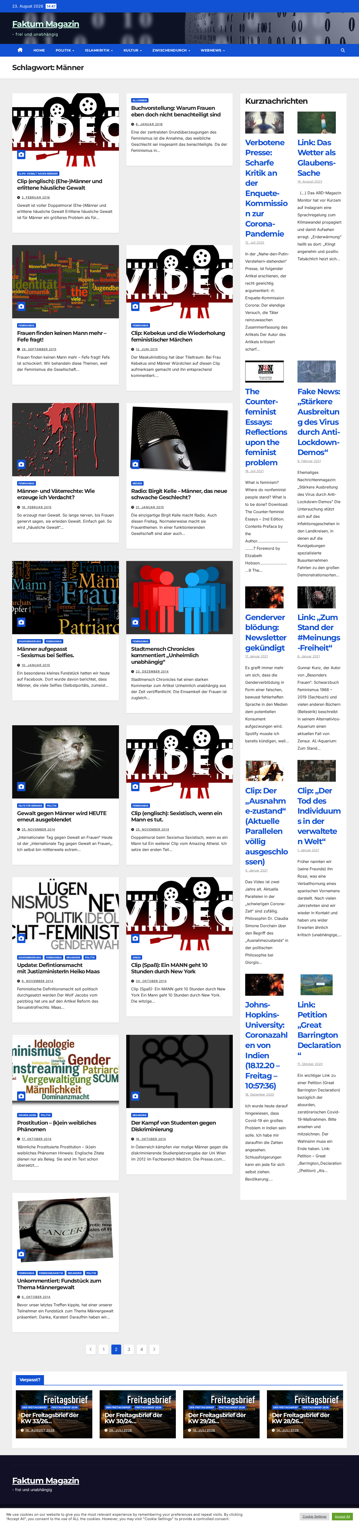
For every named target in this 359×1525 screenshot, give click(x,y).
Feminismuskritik (51, 1273)
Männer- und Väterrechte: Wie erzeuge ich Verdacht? (56, 494)
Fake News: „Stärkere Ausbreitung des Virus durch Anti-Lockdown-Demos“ (318, 422)
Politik (64, 50)
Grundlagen (27, 1115)
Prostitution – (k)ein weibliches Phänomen (56, 1126)
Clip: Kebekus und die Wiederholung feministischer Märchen (178, 336)
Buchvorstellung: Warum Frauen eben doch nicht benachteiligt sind (176, 111)
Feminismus (26, 325)
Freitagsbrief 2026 (65, 1407)
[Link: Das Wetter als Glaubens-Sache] (316, 129)
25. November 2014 (38, 829)
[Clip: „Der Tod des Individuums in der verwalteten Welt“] (316, 778)
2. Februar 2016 (36, 197)
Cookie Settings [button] (315, 1516)
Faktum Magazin (45, 24)
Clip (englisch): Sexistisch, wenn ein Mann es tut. (176, 816)
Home (39, 50)
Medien (137, 483)
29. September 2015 (39, 349)
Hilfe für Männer (30, 805)
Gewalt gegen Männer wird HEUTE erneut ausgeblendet (61, 816)
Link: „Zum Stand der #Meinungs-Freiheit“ (318, 632)
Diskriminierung (30, 641)
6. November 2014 (37, 981)
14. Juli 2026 (287, 1430)
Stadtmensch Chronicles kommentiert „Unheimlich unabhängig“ (165, 655)
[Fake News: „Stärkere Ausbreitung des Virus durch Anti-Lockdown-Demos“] (316, 378)
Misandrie (73, 957)
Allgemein (140, 100)
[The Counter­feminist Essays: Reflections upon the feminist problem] (264, 378)
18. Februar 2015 (37, 507)
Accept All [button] (342, 1516)
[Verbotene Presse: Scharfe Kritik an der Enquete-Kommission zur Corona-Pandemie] (264, 129)
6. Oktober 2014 (36, 1297)
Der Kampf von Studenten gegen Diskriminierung (173, 1126)
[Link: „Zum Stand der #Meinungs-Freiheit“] (316, 604)
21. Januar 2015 (150, 507)
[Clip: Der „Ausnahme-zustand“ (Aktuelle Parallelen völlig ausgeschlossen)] (264, 778)
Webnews (211, 50)
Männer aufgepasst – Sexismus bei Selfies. (45, 652)
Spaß (137, 957)
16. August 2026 (40, 1430)
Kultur (132, 50)
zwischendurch (170, 50)
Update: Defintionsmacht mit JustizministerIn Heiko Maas (58, 968)
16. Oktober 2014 (151, 1139)
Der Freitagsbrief (34, 1407)
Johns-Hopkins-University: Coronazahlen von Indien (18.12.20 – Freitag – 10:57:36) (266, 1045)
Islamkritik (98, 50)
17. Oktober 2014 (37, 1139)
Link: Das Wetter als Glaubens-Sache (316, 158)
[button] (343, 50)
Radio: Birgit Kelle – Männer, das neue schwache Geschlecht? (179, 494)
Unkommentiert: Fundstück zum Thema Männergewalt (59, 1283)
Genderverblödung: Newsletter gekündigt (265, 632)
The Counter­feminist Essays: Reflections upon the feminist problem (266, 427)
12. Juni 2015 (147, 349)
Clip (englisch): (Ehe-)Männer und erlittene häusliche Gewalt (59, 184)
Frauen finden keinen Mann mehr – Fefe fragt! (61, 336)
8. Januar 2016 (149, 124)
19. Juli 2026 (204, 1430)
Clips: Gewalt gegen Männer (38, 173)
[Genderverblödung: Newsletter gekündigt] (264, 604)
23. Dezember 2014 (152, 671)
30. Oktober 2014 (151, 981)
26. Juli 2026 (120, 1430)
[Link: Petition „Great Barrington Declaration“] (316, 992)
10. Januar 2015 (36, 665)
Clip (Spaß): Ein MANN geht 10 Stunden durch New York (169, 968)
